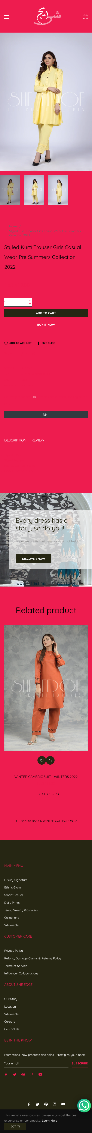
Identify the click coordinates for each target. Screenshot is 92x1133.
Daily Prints (12, 903)
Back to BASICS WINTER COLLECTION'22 (48, 821)
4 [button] (48, 794)
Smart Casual (13, 895)
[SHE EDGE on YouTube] (40, 1074)
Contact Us (11, 1029)
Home (13, 226)
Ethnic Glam (12, 887)
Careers (9, 1021)
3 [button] (43, 794)
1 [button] (34, 794)
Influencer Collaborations (21, 973)
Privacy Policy (13, 951)
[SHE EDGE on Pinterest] (23, 1074)
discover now (33, 559)
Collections (11, 918)
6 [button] (57, 794)
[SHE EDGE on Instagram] (31, 1074)
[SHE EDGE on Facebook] (6, 1074)
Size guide (48, 343)
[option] (46, 710)
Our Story (11, 999)
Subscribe (80, 1063)
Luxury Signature (16, 880)
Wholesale (11, 925)
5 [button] (53, 794)
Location (10, 1006)
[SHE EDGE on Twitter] (14, 1074)
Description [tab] (15, 440)
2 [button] (39, 794)
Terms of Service (15, 966)
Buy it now (46, 325)
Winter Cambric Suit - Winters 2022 (46, 776)
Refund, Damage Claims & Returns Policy (32, 958)
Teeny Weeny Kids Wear (21, 910)
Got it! (15, 1126)
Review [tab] (38, 440)
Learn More (50, 1120)
